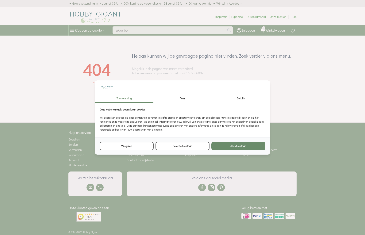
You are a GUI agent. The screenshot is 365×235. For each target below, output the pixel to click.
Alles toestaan (238, 146)
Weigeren (126, 146)
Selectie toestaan (182, 146)
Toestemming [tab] (124, 98)
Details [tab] (241, 98)
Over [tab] (182, 98)
